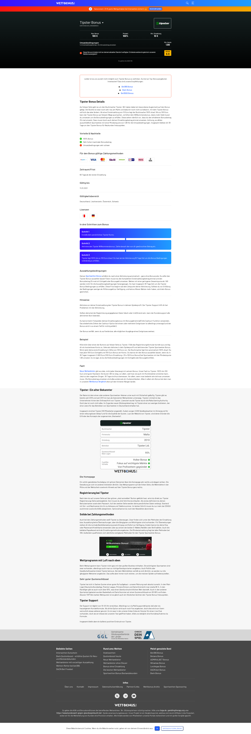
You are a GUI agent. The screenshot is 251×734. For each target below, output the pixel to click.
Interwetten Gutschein (66, 652)
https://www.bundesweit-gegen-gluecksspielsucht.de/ (79, 713)
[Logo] (125, 705)
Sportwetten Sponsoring (175, 686)
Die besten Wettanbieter (114, 669)
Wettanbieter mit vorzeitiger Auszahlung (74, 662)
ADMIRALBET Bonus (159, 659)
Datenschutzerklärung (112, 686)
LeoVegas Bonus (158, 666)
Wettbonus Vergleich (97, 381)
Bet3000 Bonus (127, 93)
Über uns (69, 686)
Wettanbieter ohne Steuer (115, 663)
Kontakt (80, 686)
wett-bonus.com (69, 3)
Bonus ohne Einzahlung (114, 666)
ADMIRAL (86, 28)
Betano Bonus (156, 656)
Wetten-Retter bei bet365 (68, 665)
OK (157, 728)
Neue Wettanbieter (87, 371)
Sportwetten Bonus (94, 276)
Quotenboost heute (112, 656)
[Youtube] (134, 695)
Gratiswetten (109, 652)
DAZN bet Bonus (157, 669)
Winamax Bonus (157, 663)
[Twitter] (117, 695)
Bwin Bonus (127, 90)
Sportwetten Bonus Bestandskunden (120, 673)
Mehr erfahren (155, 9)
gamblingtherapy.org (176, 710)
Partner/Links (133, 686)
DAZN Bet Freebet (64, 669)
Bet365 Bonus (127, 87)
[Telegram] (125, 695)
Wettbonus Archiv (151, 686)
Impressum (93, 686)
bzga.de (163, 710)
